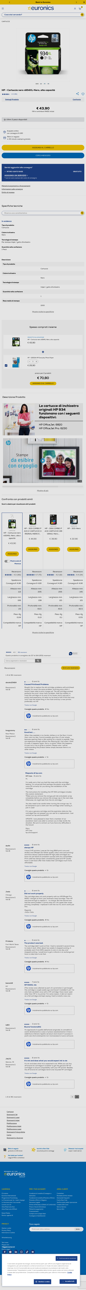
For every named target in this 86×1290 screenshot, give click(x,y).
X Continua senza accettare (66, 1258)
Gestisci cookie (44, 1282)
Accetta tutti (69, 1281)
